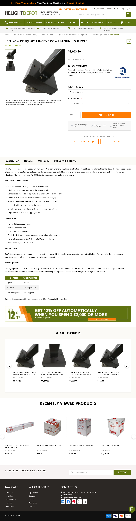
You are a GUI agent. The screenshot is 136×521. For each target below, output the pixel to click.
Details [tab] (28, 160)
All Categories (39, 487)
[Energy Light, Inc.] (123, 73)
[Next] (127, 366)
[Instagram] (79, 501)
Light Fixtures (33, 493)
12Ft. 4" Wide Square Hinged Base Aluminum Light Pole (80, 373)
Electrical (73, 22)
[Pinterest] (74, 501)
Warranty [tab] (43, 160)
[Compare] (32, 458)
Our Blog (120, 9)
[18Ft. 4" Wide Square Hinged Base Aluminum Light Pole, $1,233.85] (54, 356)
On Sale (111, 22)
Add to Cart (106, 114)
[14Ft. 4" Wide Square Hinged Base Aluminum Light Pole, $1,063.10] (25, 356)
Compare (115, 141)
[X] (85, 501)
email (104, 125)
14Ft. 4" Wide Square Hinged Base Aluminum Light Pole (24, 373)
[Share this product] (129, 41)
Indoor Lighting (34, 22)
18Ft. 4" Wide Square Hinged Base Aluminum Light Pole (52, 373)
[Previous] (9, 366)
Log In (128, 9)
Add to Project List (82, 141)
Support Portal (11, 499)
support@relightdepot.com (72, 498)
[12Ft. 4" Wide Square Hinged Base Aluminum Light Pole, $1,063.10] (82, 356)
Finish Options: (75, 98)
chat (98, 125)
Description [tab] (12, 160)
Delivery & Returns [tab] (65, 160)
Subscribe (122, 472)
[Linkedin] (63, 501)
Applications (98, 22)
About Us (9, 493)
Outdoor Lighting (55, 22)
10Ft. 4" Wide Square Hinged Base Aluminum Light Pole (109, 373)
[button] (21, 29)
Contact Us (111, 9)
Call (95, 125)
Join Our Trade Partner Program (73, 9)
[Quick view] (36, 385)
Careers (9, 503)
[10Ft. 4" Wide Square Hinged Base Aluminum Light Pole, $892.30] (110, 356)
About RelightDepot (96, 9)
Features (32, 506)
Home (7, 35)
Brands (84, 22)
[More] (105, 9)
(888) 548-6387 (67, 495)
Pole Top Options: (76, 87)
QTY (71, 115)
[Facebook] (68, 501)
